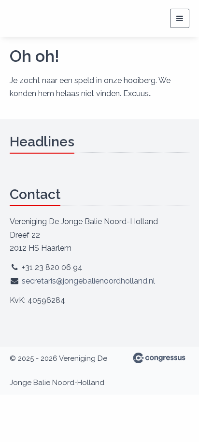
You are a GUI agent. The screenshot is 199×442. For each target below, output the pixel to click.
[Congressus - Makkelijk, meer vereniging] (159, 358)
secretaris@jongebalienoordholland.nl (88, 280)
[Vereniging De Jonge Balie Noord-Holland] (46, 18)
